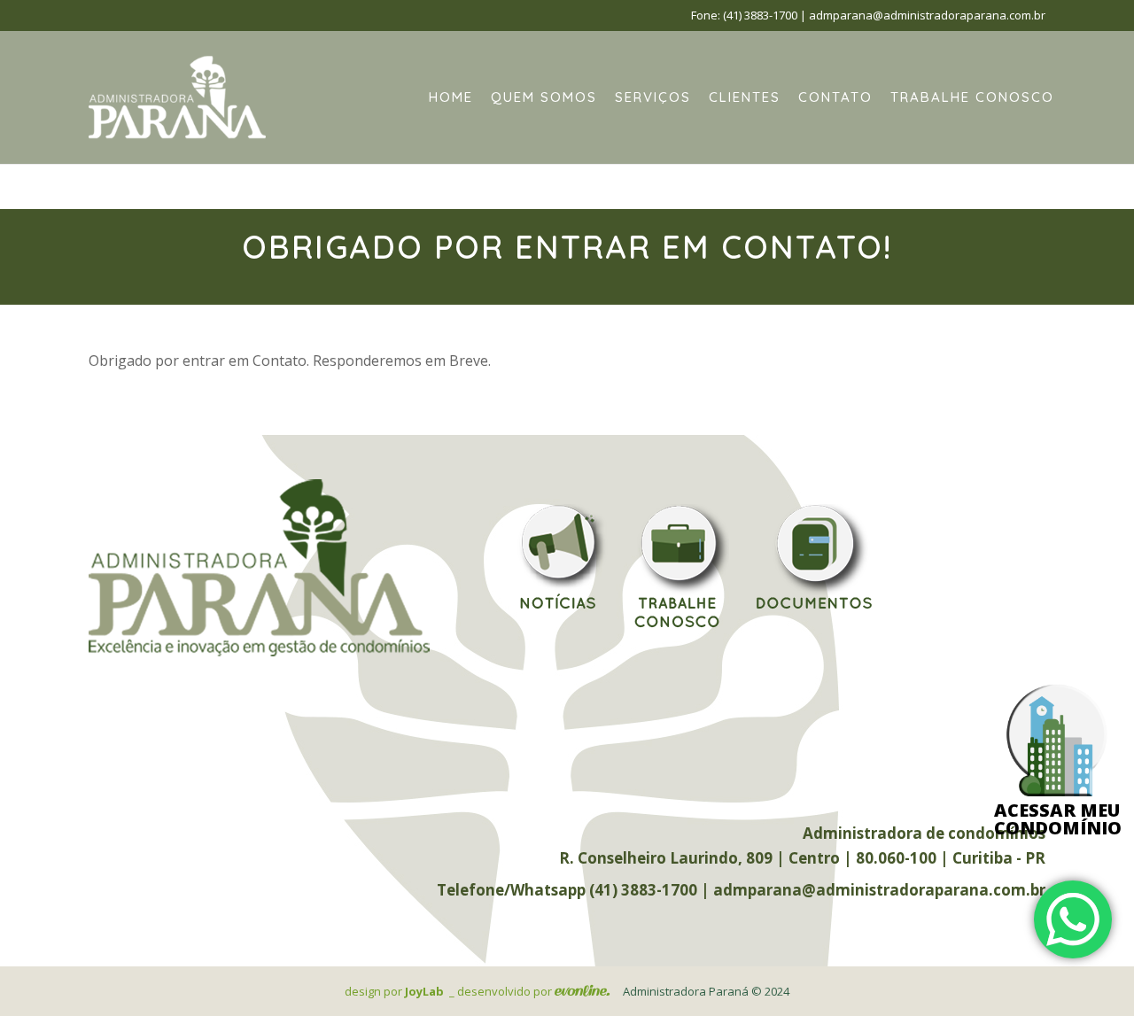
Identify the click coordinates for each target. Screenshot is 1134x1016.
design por (394, 991)
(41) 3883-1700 (760, 15)
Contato (835, 97)
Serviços (653, 97)
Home (451, 97)
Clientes (745, 97)
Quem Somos (544, 97)
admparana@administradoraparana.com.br (927, 15)
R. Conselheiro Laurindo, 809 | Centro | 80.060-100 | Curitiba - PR (802, 858)
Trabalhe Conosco (972, 97)
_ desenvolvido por (502, 991)
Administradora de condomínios (924, 833)
